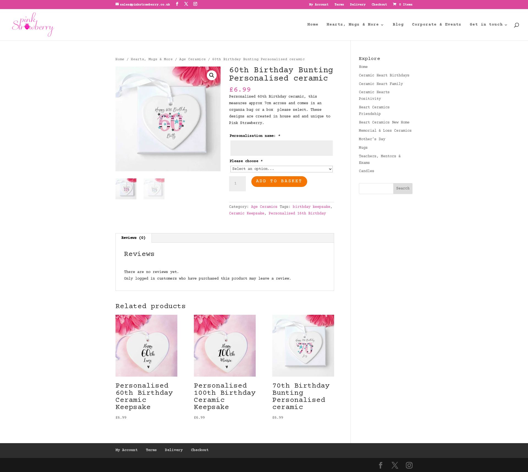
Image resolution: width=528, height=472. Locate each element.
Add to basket (279, 181)
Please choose (246, 161)
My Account (318, 5)
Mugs (363, 148)
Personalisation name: (255, 136)
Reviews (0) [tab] (133, 238)
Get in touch (486, 25)
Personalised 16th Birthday (297, 213)
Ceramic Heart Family (381, 84)
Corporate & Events (436, 25)
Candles (366, 171)
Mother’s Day (372, 139)
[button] (212, 75)
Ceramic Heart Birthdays (384, 75)
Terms (339, 5)
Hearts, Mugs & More (152, 59)
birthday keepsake (311, 207)
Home (312, 25)
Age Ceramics (192, 59)
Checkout (379, 5)
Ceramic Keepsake (246, 213)
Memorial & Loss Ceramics (385, 131)
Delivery (357, 5)
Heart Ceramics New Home (384, 122)
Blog (398, 25)
